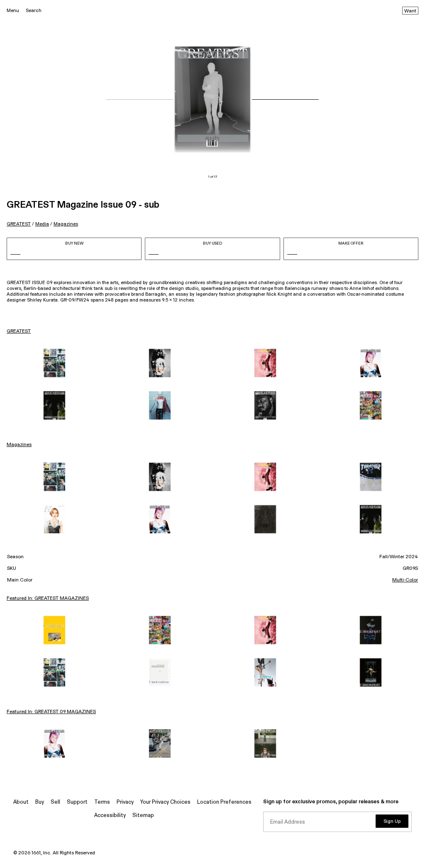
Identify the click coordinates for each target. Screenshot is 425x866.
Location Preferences (224, 802)
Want (410, 11)
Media (42, 224)
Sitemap (143, 815)
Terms (102, 802)
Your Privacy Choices (165, 802)
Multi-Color (405, 580)
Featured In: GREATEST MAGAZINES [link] (48, 598)
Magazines (66, 224)
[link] (54, 363)
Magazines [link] (19, 444)
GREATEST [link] (19, 331)
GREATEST (19, 224)
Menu (13, 10)
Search (34, 10)
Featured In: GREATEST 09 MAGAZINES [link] (51, 711)
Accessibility (110, 815)
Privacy (125, 802)
